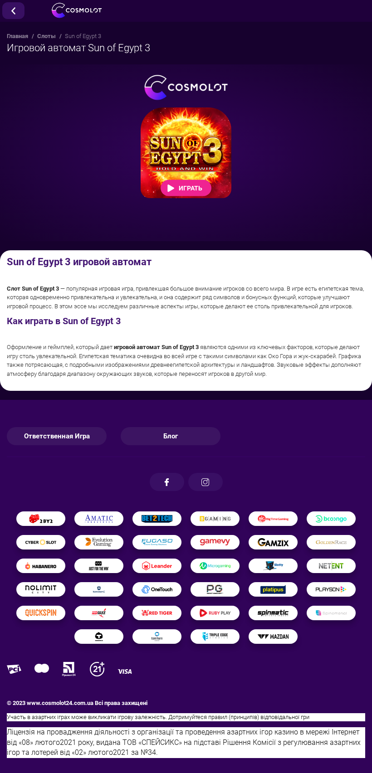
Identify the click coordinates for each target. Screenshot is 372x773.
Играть (190, 187)
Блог (170, 436)
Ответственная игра (57, 436)
